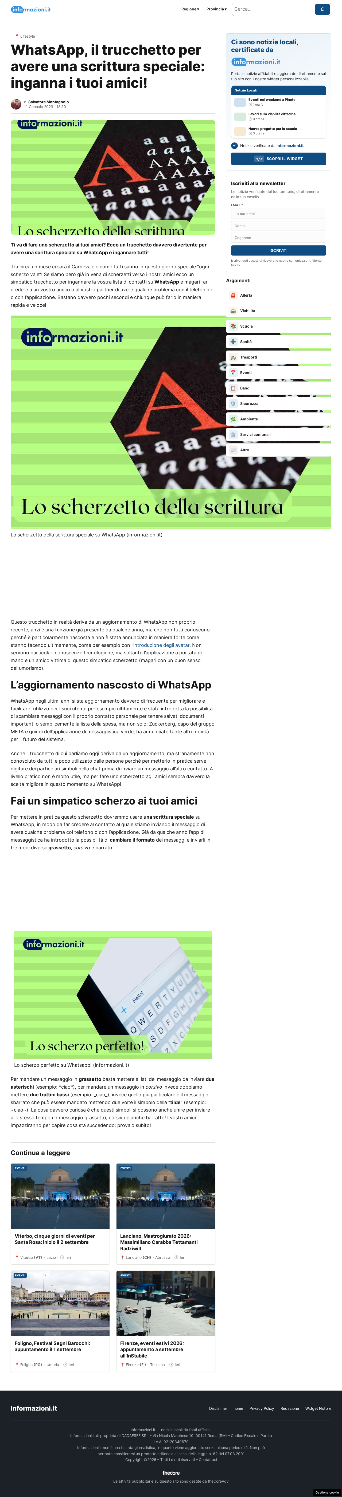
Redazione (290, 1408)
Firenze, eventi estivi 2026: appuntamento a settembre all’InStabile (152, 1349)
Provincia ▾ (217, 9)
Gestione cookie (327, 1492)
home (238, 1408)
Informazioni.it (34, 1408)
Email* (237, 205)
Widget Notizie (318, 1408)
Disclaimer (218, 1408)
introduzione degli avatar (161, 645)
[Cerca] (322, 9)
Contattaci (208, 1459)
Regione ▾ (190, 9)
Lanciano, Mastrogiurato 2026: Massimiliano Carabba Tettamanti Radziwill (159, 1242)
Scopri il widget (279, 158)
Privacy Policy (262, 1408)
